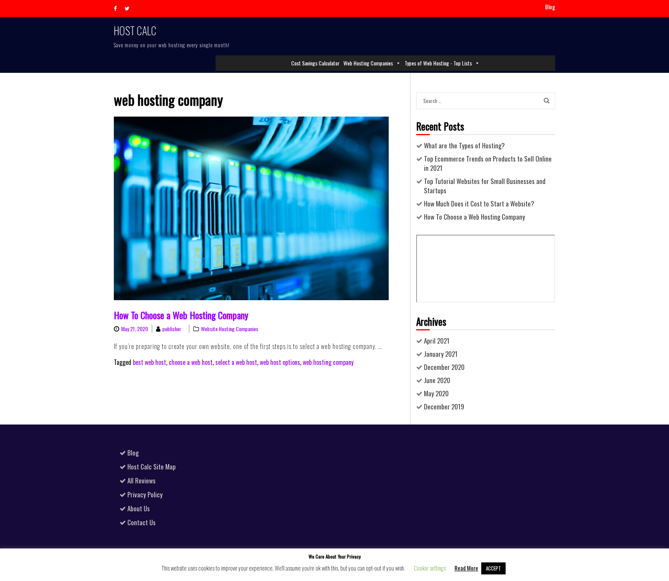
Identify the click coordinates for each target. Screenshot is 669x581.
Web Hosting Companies (368, 63)
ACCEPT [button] (493, 568)
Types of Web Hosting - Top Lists (438, 63)
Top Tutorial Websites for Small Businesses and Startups (484, 185)
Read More (466, 568)
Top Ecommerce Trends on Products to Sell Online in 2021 (488, 163)
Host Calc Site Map (151, 466)
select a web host (236, 362)
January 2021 (441, 354)
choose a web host (191, 362)
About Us (138, 508)
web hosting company (328, 362)
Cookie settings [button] (430, 568)
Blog (550, 7)
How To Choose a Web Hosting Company (181, 315)
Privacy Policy (145, 494)
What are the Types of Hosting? (464, 145)
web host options (280, 362)
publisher (171, 329)
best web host (149, 362)
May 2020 (436, 393)
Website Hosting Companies (229, 329)
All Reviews (141, 480)
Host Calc (135, 30)
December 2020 (444, 367)
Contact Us (141, 522)
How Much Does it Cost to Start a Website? (479, 203)
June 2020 (437, 380)
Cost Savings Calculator (315, 63)
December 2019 (444, 406)
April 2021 (436, 341)
